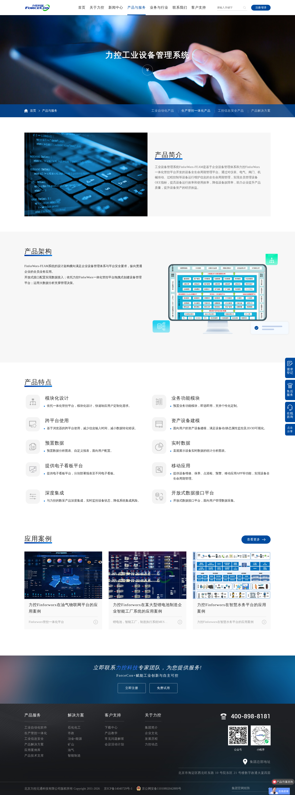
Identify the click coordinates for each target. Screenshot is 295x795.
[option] (218, 292)
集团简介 (151, 727)
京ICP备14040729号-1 (118, 788)
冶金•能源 (75, 738)
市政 (71, 733)
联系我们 (180, 7)
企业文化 (151, 733)
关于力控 (97, 7)
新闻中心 (115, 7)
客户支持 (198, 7)
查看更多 (253, 539)
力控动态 (151, 744)
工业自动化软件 (35, 727)
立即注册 (131, 688)
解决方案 (76, 715)
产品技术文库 (34, 755)
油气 (71, 750)
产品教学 (111, 733)
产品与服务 (136, 7)
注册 (258, 7)
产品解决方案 (261, 110)
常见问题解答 (114, 738)
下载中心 (111, 727)
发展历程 (151, 738)
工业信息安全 (34, 738)
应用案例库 (32, 750)
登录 (263, 7)
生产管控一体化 (35, 733)
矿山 (71, 744)
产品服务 (32, 715)
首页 (82, 7)
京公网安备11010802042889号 (161, 788)
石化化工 (74, 727)
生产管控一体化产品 (196, 110)
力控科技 (127, 667)
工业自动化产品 (162, 110)
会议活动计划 (114, 744)
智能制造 (74, 755)
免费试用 (163, 688)
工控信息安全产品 (231, 110)
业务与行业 (159, 7)
